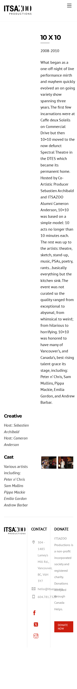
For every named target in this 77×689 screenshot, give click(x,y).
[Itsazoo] (19, 13)
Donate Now (63, 627)
